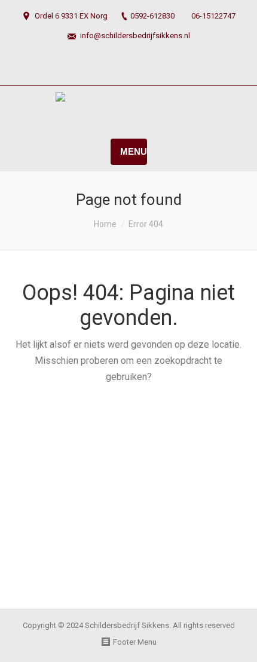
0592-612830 (152, 15)
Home (105, 224)
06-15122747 (213, 15)
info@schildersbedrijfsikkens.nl (135, 35)
